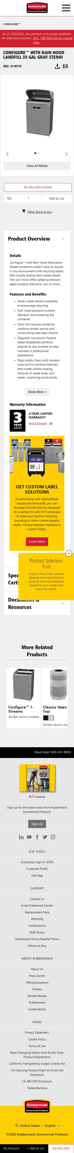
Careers (37, 989)
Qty (9, 198)
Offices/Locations (37, 982)
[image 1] (39, 153)
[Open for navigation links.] (66, 8)
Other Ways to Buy (39, 212)
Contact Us (37, 899)
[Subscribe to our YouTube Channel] (29, 837)
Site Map (37, 875)
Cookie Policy (37, 1039)
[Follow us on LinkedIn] (21, 837)
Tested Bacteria (37, 1088)
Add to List (56, 198)
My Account (11, 1148)
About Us (37, 969)
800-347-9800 (61, 752)
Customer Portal (37, 869)
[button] (38, 187)
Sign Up (37, 824)
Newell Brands (37, 996)
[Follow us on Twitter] (45, 837)
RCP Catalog (37, 797)
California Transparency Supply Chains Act (37, 1063)
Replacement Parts (37, 912)
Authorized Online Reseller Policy (37, 939)
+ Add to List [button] (35, 1148)
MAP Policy (37, 932)
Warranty (37, 919)
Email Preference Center (37, 905)
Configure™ (11, 24)
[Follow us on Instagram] (52, 837)
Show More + (37, 392)
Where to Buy (37, 946)
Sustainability (37, 1009)
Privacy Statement (37, 1032)
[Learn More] (37, 493)
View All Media (37, 166)
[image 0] (35, 153)
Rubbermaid (37, 1002)
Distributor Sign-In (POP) (37, 862)
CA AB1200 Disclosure (37, 1081)
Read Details (38, 423)
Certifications (37, 926)
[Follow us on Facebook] (37, 837)
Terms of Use (37, 1046)
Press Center (37, 976)
